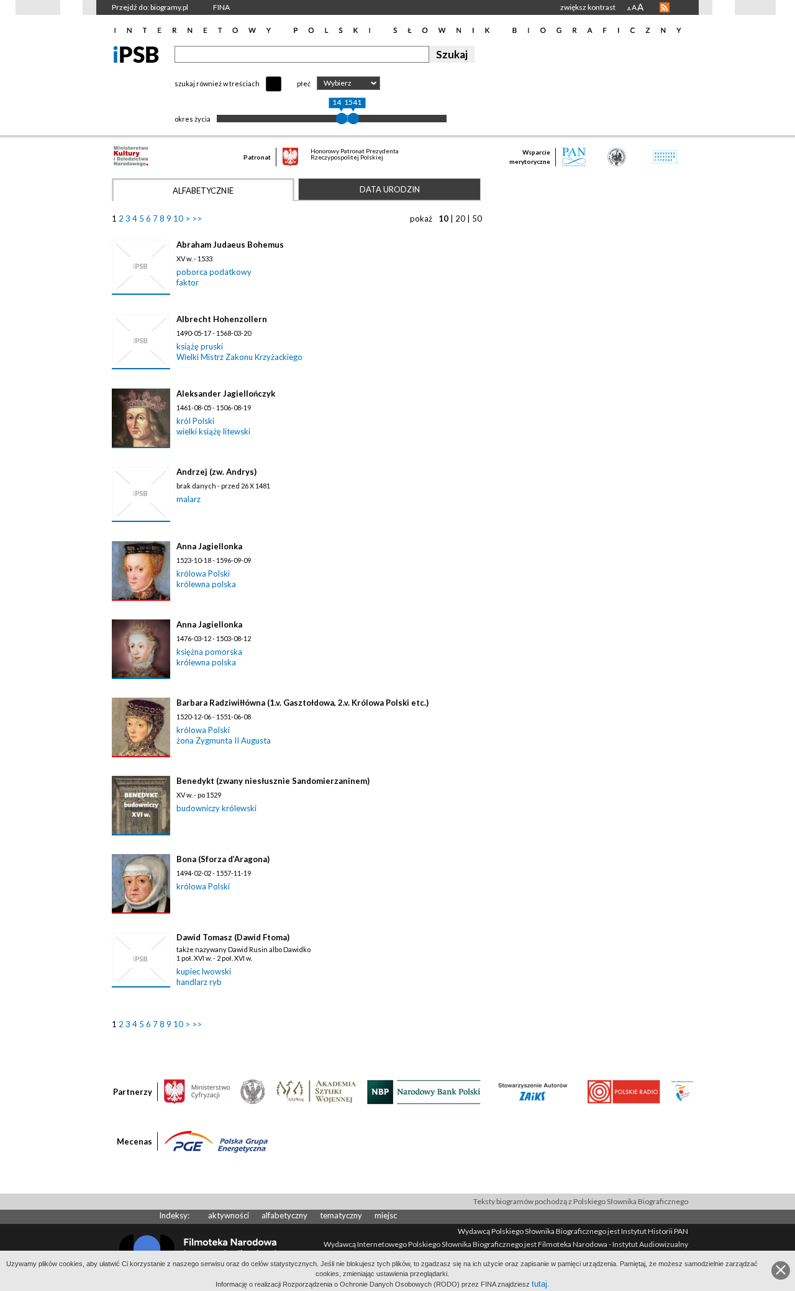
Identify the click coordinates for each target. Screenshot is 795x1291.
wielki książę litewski (213, 431)
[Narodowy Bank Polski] (424, 1091)
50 (477, 218)
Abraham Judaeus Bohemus (230, 245)
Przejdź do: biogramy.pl (150, 7)
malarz (188, 499)
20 (460, 218)
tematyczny (341, 1215)
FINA (221, 7)
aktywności (228, 1215)
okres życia (193, 119)
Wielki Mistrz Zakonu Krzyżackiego (239, 357)
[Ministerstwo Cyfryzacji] (197, 1091)
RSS (665, 7)
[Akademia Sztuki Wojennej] (316, 1091)
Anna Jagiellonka (209, 546)
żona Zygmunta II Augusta (223, 740)
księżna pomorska (209, 652)
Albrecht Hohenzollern (221, 319)
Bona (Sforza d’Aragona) (223, 859)
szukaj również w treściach (217, 83)
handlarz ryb (199, 982)
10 (178, 218)
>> (197, 218)
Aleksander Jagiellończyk (225, 393)
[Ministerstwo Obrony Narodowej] (252, 1091)
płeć (304, 83)
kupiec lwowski (203, 971)
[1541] (353, 118)
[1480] (341, 118)
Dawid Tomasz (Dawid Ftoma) (232, 937)
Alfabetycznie (203, 191)
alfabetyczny (284, 1215)
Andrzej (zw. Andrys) (216, 472)
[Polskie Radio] (623, 1091)
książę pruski (199, 346)
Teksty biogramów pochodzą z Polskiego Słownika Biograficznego (580, 1201)
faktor (187, 282)
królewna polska (206, 584)
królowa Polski (203, 573)
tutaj (539, 1284)
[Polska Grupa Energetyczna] (216, 1141)
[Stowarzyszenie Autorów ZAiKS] (533, 1091)
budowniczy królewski (216, 808)
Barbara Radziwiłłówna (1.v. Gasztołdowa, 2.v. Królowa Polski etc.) (302, 703)
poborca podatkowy (214, 272)
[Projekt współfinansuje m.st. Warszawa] (682, 1091)
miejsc (386, 1215)
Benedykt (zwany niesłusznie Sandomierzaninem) (273, 781)
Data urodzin (390, 189)
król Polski (195, 421)
